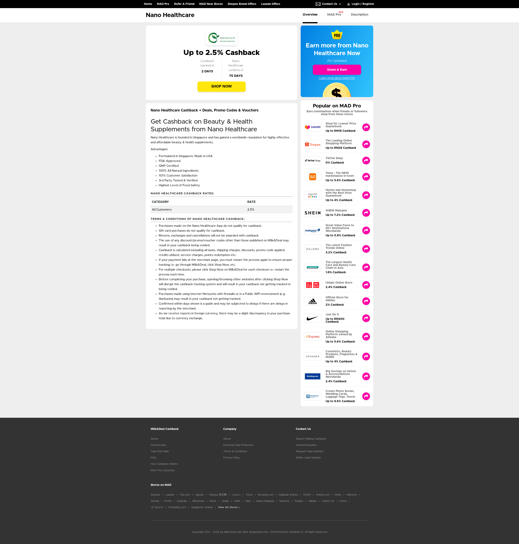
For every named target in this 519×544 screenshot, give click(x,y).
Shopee (155, 495)
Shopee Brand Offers (242, 4)
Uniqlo (225, 501)
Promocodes (158, 445)
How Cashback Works (164, 464)
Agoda (199, 495)
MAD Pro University (163, 470)
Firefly (168, 501)
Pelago (299, 501)
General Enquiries (306, 445)
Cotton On (328, 501)
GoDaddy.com (177, 507)
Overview (310, 14)
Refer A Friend (184, 4)
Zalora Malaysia (265, 501)
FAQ (153, 457)
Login (355, 4)
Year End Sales (160, 451)
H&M (237, 501)
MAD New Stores (211, 4)
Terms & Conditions (235, 451)
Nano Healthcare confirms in (235, 66)
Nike (248, 501)
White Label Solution (308, 457)
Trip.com (184, 495)
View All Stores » (229, 507)
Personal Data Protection (238, 445)
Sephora (284, 501)
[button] (328, 4)
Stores (154, 439)
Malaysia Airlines (288, 495)
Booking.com (266, 495)
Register (368, 4)
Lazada (169, 495)
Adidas (312, 501)
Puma (343, 501)
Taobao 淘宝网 (218, 495)
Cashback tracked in (207, 63)
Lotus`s (236, 495)
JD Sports (157, 507)
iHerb (338, 495)
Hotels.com (322, 495)
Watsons (351, 495)
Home (148, 5)
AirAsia (155, 501)
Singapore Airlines (202, 507)
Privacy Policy (231, 457)
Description (359, 14)
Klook (212, 501)
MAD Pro (163, 4)
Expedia (182, 501)
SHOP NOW (221, 86)
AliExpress (198, 501)
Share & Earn (337, 69)
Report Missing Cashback (311, 439)
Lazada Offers (270, 4)
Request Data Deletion (309, 451)
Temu (249, 495)
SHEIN (307, 495)
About (227, 439)
